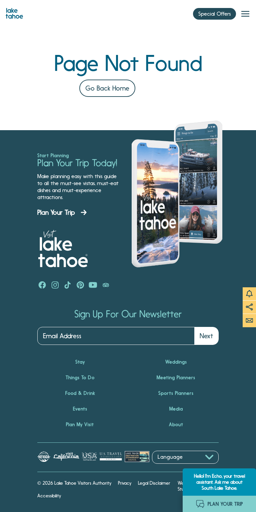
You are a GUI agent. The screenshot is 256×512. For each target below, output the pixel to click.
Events (80, 408)
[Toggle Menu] (245, 14)
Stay (80, 362)
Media (176, 408)
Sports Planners (176, 393)
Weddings (176, 362)
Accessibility (49, 495)
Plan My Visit (80, 424)
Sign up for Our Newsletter (128, 314)
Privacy (124, 483)
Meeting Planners (176, 377)
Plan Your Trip (56, 212)
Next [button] (206, 336)
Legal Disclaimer (154, 483)
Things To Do (80, 377)
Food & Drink (80, 393)
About (176, 424)
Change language (171, 467)
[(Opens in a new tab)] (42, 285)
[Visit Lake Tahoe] (14, 11)
